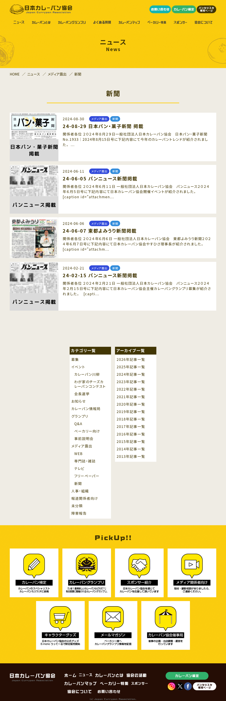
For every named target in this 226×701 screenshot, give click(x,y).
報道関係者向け (84, 498)
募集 (75, 359)
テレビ (79, 468)
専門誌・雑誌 (85, 461)
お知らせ (78, 401)
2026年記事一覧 (131, 359)
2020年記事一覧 (131, 404)
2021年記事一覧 (131, 397)
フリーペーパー (86, 476)
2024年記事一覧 (131, 374)
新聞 (78, 483)
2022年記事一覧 (131, 389)
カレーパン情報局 (86, 408)
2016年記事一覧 (131, 434)
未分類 (77, 506)
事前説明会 (83, 438)
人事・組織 (80, 491)
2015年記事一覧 (131, 441)
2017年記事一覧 (131, 426)
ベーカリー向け (87, 431)
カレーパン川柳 (87, 374)
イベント (78, 367)
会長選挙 (82, 394)
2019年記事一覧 (131, 411)
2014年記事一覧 (131, 449)
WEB (78, 453)
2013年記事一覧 (131, 456)
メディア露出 (57, 74)
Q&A (78, 423)
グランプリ (79, 416)
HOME (15, 74)
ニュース (33, 74)
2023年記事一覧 (131, 381)
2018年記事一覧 (131, 419)
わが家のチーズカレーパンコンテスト (90, 384)
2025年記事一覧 (131, 367)
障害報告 (79, 513)
